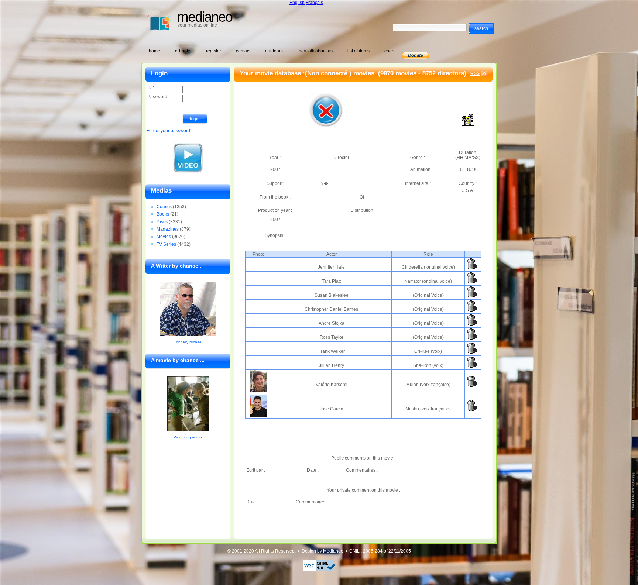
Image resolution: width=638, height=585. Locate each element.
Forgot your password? (170, 130)
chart (389, 51)
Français (314, 2)
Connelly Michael (188, 342)
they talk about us (315, 51)
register (213, 51)
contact (243, 51)
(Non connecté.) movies (340, 73)
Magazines (168, 229)
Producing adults (188, 437)
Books (163, 214)
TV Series (166, 244)
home (154, 51)
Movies (164, 236)
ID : (150, 87)
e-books (183, 51)
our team (274, 51)
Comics (164, 206)
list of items (358, 51)
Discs (162, 221)
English (297, 2)
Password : (158, 96)
